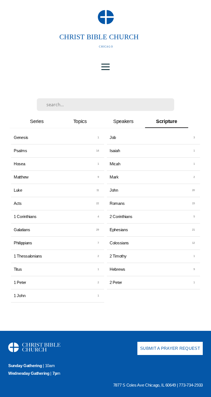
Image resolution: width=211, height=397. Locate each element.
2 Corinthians (121, 216)
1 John (19, 295)
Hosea (19, 163)
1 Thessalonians (28, 256)
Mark (114, 177)
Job (113, 137)
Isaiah (115, 150)
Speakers (123, 121)
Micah (115, 163)
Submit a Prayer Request (170, 348)
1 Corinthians (25, 216)
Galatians (22, 229)
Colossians (119, 243)
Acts (18, 203)
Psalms (20, 150)
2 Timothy (118, 256)
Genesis (21, 137)
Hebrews (117, 269)
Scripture (166, 121)
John (114, 190)
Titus (18, 269)
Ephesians (119, 229)
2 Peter (116, 282)
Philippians (23, 243)
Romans (117, 203)
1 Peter (20, 282)
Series (36, 121)
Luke (18, 190)
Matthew (21, 177)
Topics (80, 121)
